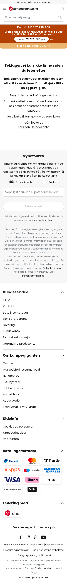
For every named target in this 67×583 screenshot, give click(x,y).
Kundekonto (40, 127)
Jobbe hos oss (13, 388)
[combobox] (33, 17)
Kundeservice (15, 292)
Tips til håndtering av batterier (48, 549)
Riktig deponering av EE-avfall (34, 555)
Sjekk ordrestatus (15, 319)
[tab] (33, 317)
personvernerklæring (33, 275)
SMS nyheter (12, 382)
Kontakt (8, 306)
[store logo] (25, 8)
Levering (9, 325)
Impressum (11, 439)
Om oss (8, 363)
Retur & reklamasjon (17, 337)
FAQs (6, 300)
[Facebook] (23, 537)
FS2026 (31, 39)
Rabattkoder (12, 401)
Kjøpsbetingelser (14, 433)
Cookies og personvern (19, 426)
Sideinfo (10, 418)
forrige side (33, 116)
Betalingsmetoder (15, 313)
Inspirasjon (10, 407)
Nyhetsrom (28, 407)
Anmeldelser (12, 394)
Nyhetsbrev (11, 376)
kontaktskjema (54, 268)
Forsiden (24, 127)
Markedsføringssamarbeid (21, 370)
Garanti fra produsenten (20, 344)
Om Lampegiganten (21, 355)
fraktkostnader (43, 568)
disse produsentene (42, 220)
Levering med (15, 503)
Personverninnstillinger (16, 544)
